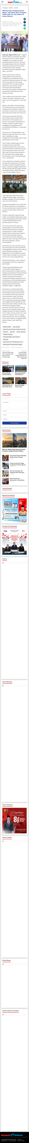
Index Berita (17, 23)
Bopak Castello (7, 327)
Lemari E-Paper (20, 1140)
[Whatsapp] (25, 28)
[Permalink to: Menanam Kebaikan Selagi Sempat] (21, 380)
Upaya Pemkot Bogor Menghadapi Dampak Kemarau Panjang (18, 456)
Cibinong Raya (5, 23)
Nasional (4, 25)
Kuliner (18, 24)
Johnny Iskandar (21, 332)
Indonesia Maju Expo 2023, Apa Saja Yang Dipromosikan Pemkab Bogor (7, 354)
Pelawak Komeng (7, 334)
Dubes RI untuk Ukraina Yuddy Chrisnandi (14, 329)
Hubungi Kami (4, 1140)
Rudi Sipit (5, 339)
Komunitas (15, 24)
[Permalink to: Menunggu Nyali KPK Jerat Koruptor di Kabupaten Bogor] (21, 368)
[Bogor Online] (15, 1)
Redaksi (19, 1139)
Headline (13, 23)
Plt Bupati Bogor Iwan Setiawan (11, 337)
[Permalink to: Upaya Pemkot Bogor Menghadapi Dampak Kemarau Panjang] (5, 458)
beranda (3, 22)
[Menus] (2, 2)
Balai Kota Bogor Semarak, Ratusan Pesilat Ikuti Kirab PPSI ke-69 (8, 374)
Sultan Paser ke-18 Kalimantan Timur (13, 342)
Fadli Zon (5, 332)
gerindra (12, 332)
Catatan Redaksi (12, 1140)
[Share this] (25, 19)
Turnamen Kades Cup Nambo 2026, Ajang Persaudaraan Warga (7, 386)
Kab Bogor (7, 24)
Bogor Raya (13, 22)
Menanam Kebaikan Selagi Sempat (19, 386)
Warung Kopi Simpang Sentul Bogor (12, 344)
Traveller (10, 25)
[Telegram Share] (25, 25)
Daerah (9, 23)
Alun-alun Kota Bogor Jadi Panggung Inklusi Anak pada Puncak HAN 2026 (17, 471)
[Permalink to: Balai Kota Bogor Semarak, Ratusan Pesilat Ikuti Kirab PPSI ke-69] (8, 368)
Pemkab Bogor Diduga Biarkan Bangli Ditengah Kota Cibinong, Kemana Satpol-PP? (21, 354)
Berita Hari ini (8, 22)
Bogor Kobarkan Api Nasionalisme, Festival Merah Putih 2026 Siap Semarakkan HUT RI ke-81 (18, 479)
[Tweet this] (25, 22)
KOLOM (10, 24)
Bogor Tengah (19, 22)
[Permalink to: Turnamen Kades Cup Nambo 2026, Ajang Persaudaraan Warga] (8, 380)
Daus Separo (16, 327)
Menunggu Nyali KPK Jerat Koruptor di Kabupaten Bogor (20, 374)
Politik (7, 25)
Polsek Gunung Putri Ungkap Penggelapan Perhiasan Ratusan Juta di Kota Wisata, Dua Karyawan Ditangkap (18, 464)
